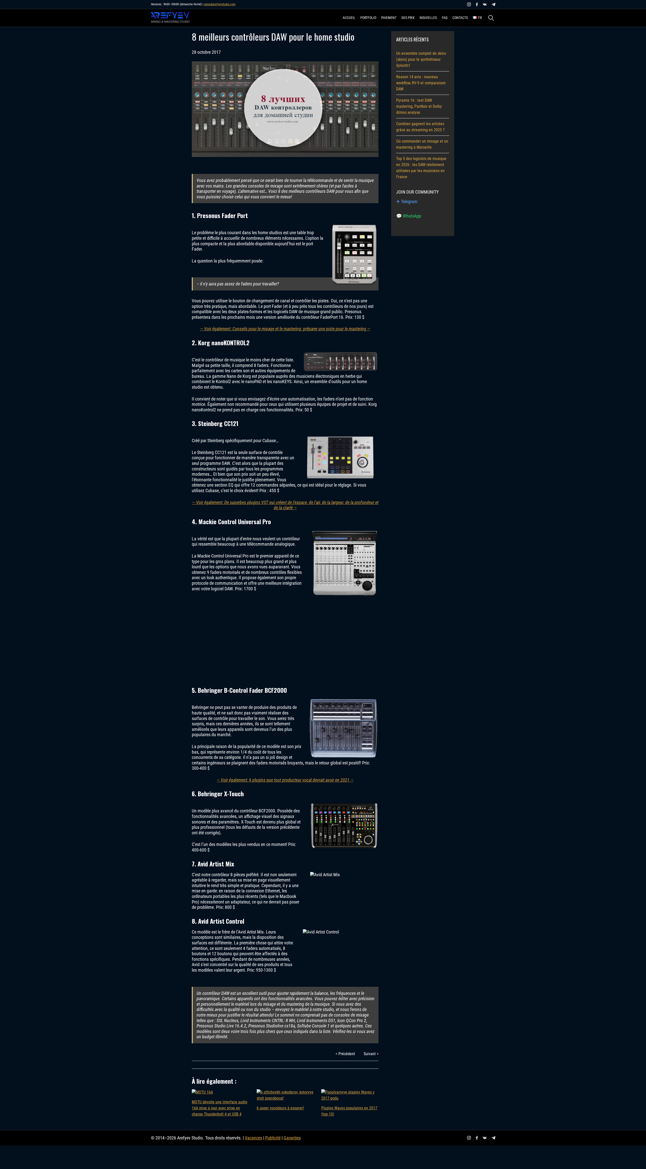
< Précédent (345, 1053)
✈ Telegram (406, 201)
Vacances (253, 1137)
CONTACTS (460, 18)
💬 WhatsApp (408, 216)
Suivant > (371, 1053)
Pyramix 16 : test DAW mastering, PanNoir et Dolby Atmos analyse (419, 106)
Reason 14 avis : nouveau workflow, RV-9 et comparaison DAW (421, 82)
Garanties (292, 1137)
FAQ (444, 18)
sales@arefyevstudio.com (219, 4)
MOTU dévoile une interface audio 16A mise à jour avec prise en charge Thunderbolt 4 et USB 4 (219, 1108)
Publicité (273, 1137)
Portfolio (368, 18)
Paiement (388, 18)
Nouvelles (428, 18)
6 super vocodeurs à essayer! (280, 1108)
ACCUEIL (349, 18)
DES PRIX (408, 18)
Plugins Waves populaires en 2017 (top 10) (349, 1111)
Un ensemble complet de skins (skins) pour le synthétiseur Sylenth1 (421, 59)
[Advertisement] (285, 638)
